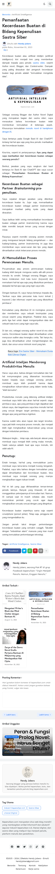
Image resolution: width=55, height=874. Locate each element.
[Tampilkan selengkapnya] (46, 550)
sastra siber (38, 63)
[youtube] (18, 846)
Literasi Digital (10, 813)
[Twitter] (24, 550)
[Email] (40, 550)
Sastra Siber (36, 544)
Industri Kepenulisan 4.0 (14, 808)
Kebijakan (43, 865)
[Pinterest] (35, 550)
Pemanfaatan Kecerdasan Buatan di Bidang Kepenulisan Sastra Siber (40, 614)
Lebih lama (44, 715)
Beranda (6, 15)
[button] (3, 4)
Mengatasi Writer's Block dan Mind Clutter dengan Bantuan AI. (14, 612)
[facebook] (12, 846)
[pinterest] (43, 846)
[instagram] (30, 846)
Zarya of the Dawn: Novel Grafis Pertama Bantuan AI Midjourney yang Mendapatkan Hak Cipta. (14, 654)
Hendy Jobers (20, 562)
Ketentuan (21, 869)
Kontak (32, 865)
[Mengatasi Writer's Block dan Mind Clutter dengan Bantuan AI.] (14, 597)
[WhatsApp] (29, 550)
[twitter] (24, 846)
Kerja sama (33, 869)
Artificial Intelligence (22, 15)
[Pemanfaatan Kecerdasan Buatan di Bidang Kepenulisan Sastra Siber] (41, 597)
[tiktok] (36, 846)
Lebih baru (11, 715)
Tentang (22, 865)
